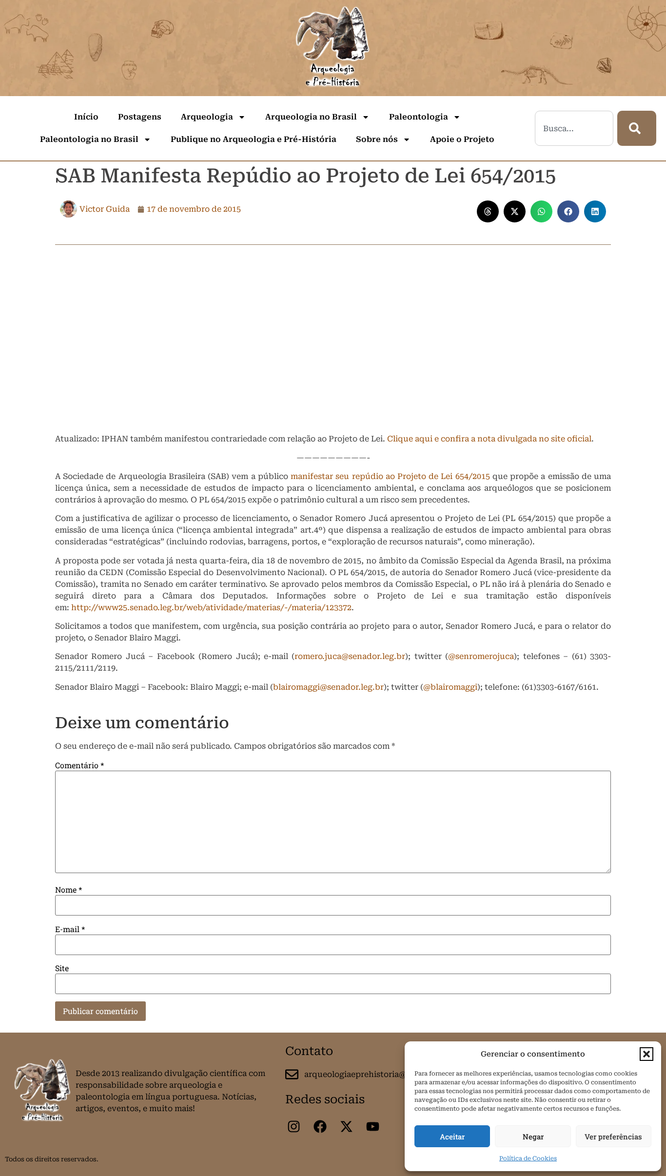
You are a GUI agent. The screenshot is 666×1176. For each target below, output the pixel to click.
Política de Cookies (528, 1158)
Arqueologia (207, 116)
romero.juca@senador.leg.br (349, 656)
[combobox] (574, 128)
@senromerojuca (481, 656)
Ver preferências (613, 1136)
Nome (68, 890)
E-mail (70, 929)
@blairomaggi (450, 687)
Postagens (139, 116)
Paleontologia (418, 116)
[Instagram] (293, 1127)
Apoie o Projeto (462, 139)
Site (62, 968)
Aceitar (452, 1136)
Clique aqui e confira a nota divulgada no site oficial (489, 438)
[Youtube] (372, 1127)
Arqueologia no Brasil (311, 116)
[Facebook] (320, 1127)
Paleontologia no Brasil (89, 139)
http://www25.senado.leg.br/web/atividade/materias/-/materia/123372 (211, 607)
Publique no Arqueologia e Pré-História (253, 139)
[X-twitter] (346, 1127)
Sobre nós (377, 139)
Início (86, 116)
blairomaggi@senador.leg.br (328, 687)
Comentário (79, 765)
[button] (646, 1054)
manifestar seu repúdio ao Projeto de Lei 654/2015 (390, 476)
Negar (533, 1136)
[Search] (636, 128)
